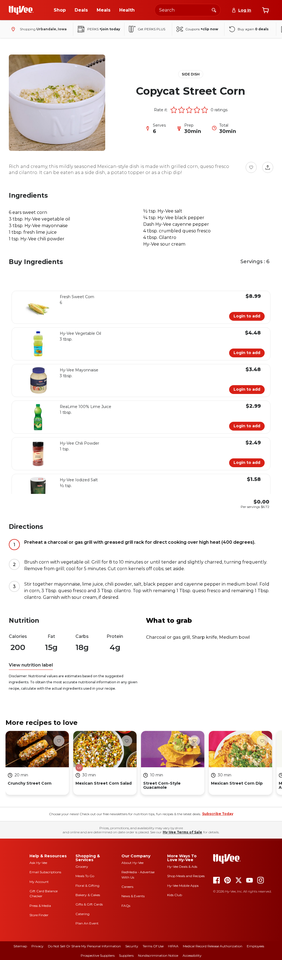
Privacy (37, 946)
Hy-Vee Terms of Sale (182, 832)
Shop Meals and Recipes (186, 876)
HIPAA (173, 946)
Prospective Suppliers (98, 955)
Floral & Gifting (87, 885)
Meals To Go (84, 876)
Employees (255, 946)
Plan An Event (87, 923)
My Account (39, 882)
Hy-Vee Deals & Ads (182, 866)
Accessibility (192, 955)
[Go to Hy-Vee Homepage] (21, 10)
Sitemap (20, 946)
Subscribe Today (217, 814)
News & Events (133, 896)
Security (131, 946)
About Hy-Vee (132, 863)
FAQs (125, 906)
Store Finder (38, 915)
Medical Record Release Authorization (212, 946)
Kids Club (174, 895)
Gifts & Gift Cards (89, 904)
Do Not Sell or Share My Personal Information (84, 946)
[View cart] (265, 10)
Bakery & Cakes (87, 895)
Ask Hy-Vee (38, 863)
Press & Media (40, 906)
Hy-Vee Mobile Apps (183, 885)
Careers (127, 887)
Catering (82, 914)
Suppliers (126, 955)
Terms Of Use (153, 946)
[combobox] (187, 10)
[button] (174, 110)
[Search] (214, 10)
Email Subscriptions (45, 872)
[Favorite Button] (251, 167)
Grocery (81, 866)
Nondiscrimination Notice (158, 955)
